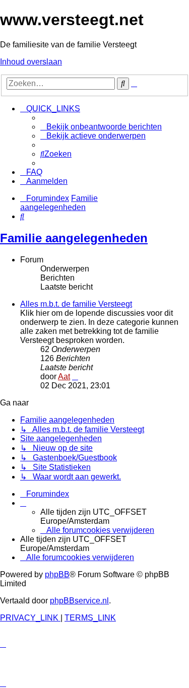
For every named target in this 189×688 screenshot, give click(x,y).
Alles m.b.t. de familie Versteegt (76, 304)
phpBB (57, 574)
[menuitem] (101, 126)
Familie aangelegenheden (74, 238)
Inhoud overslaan (31, 61)
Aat (64, 376)
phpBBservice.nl (79, 600)
